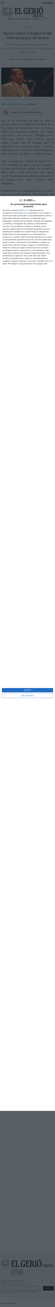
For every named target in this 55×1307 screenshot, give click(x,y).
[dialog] (27, 653)
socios (26, 210)
